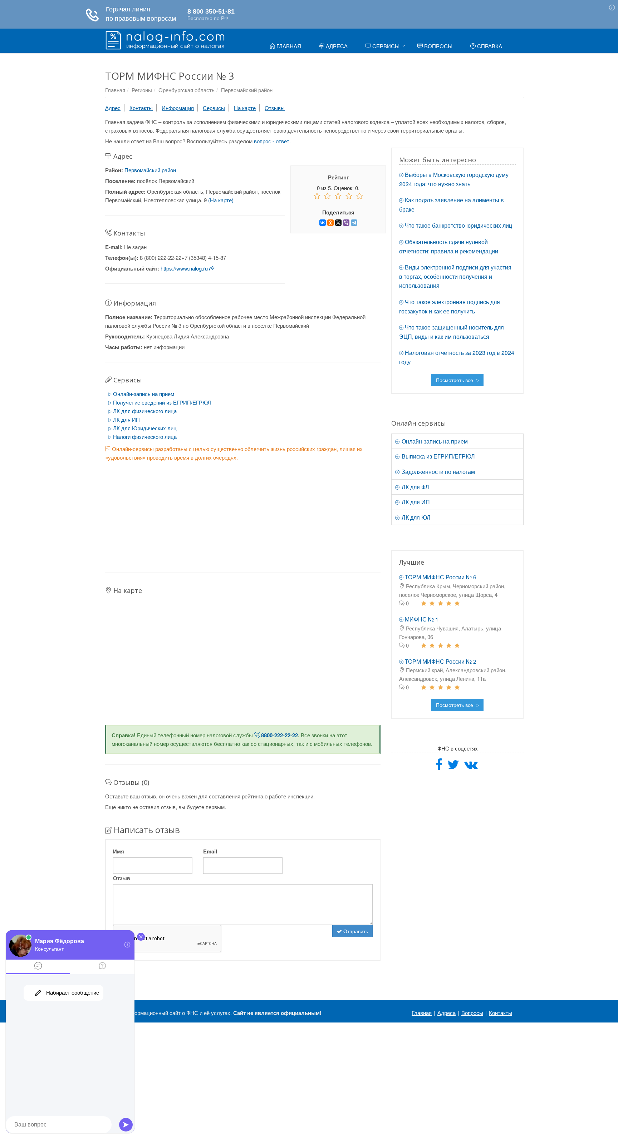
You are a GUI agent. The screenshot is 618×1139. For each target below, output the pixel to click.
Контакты (141, 108)
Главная (288, 46)
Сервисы (385, 46)
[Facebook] (438, 767)
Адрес (113, 108)
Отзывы (275, 108)
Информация (178, 108)
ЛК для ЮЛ (415, 517)
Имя (118, 851)
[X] (338, 222)
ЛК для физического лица (144, 411)
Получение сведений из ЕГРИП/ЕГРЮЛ (161, 402)
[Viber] (346, 222)
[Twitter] (453, 767)
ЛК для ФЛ (414, 487)
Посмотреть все (455, 379)
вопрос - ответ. (272, 141)
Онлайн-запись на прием (143, 393)
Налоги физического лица (144, 436)
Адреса (336, 46)
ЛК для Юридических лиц (144, 428)
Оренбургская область (186, 90)
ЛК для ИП (126, 419)
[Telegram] (354, 222)
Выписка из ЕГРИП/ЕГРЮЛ (437, 456)
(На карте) (221, 200)
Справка (489, 46)
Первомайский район (247, 90)
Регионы (142, 90)
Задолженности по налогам (437, 471)
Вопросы (437, 46)
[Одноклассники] (330, 222)
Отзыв (121, 878)
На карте (245, 108)
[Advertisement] (243, 512)
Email (210, 851)
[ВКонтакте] (322, 222)
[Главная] (165, 39)
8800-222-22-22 (279, 735)
